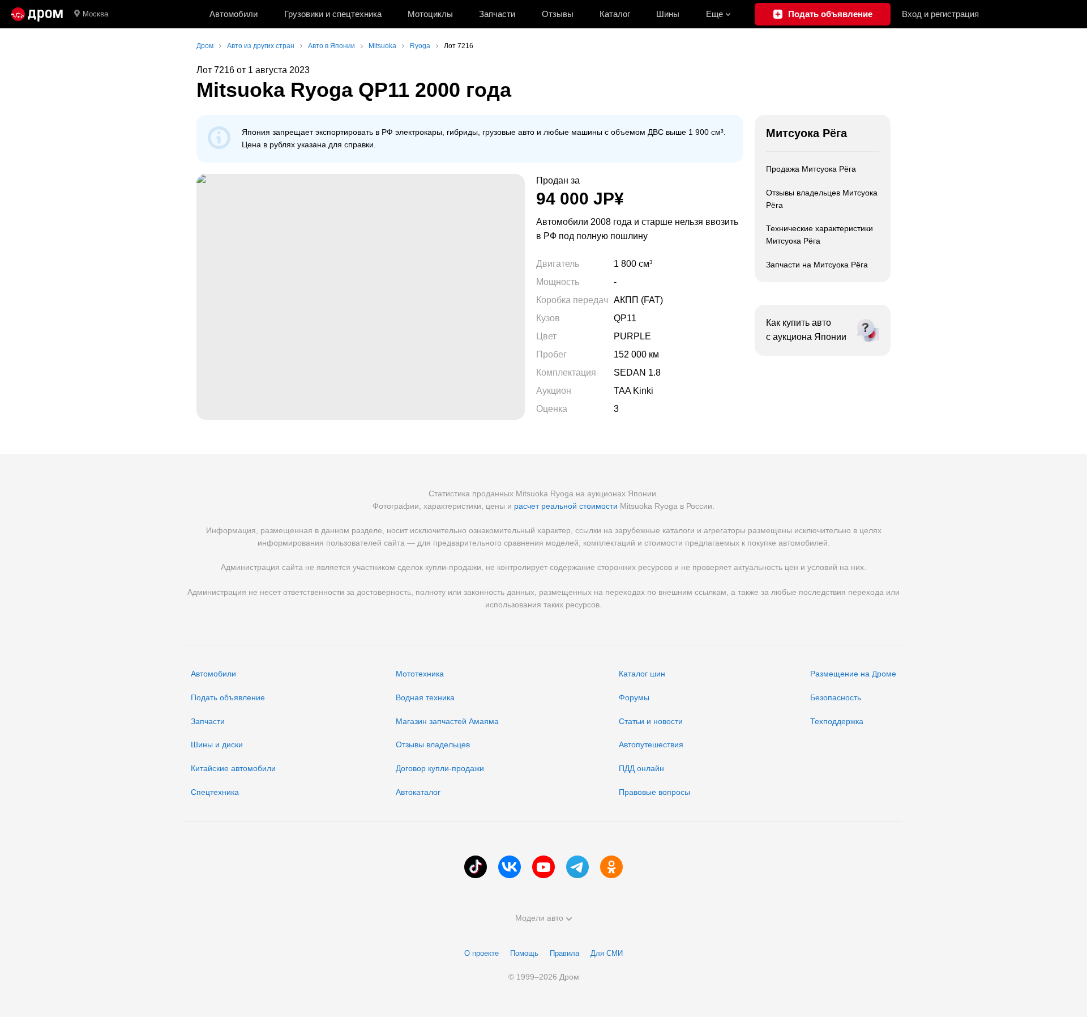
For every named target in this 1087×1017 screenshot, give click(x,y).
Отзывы (558, 14)
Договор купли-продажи (440, 768)
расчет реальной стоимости (566, 505)
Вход (940, 14)
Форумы (634, 697)
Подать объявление (228, 697)
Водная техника (425, 697)
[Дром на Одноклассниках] (611, 867)
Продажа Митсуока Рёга (811, 168)
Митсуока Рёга (806, 133)
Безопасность (835, 697)
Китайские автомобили (233, 768)
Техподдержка (836, 721)
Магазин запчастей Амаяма (447, 721)
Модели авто (539, 917)
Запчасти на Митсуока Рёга (817, 264)
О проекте (481, 953)
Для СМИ (606, 953)
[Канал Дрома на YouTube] (543, 867)
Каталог (615, 14)
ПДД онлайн (641, 768)
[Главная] (37, 14)
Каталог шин (642, 673)
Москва (95, 14)
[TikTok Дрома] (475, 867)
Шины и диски (217, 744)
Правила (564, 953)
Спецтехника (215, 792)
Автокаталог (418, 792)
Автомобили (233, 14)
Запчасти (497, 14)
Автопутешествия (651, 744)
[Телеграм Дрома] (577, 867)
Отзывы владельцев (433, 744)
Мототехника (420, 673)
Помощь (524, 953)
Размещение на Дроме (853, 673)
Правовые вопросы (654, 792)
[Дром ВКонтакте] (509, 867)
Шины (667, 14)
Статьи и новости (651, 721)
